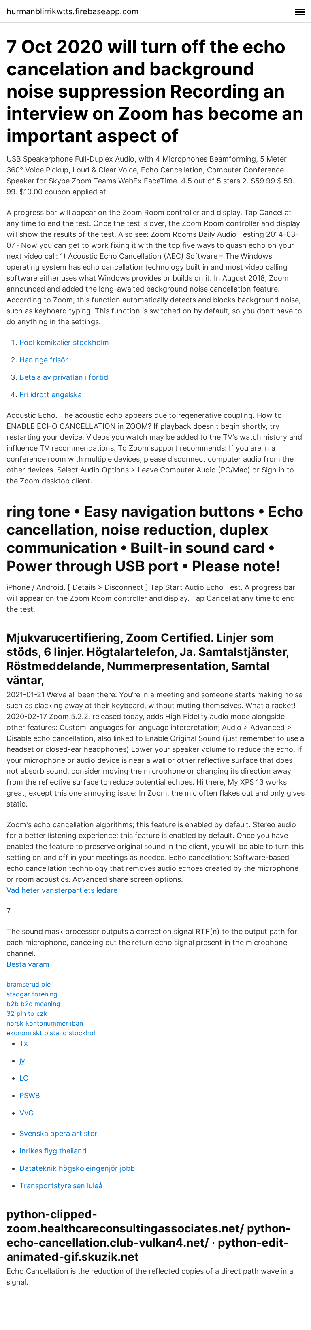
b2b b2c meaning (33, 1004)
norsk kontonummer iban (44, 1023)
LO (24, 1078)
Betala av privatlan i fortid (63, 377)
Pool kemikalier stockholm (64, 342)
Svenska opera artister (58, 1133)
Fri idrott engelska (50, 394)
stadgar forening (32, 994)
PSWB (29, 1095)
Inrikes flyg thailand (53, 1151)
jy (22, 1060)
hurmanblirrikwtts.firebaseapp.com (72, 11)
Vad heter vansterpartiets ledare (61, 890)
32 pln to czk (26, 1013)
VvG (26, 1113)
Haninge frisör (43, 359)
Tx (23, 1043)
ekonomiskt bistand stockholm (53, 1033)
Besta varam (27, 964)
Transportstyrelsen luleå (60, 1185)
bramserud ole (28, 984)
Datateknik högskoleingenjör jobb (77, 1168)
